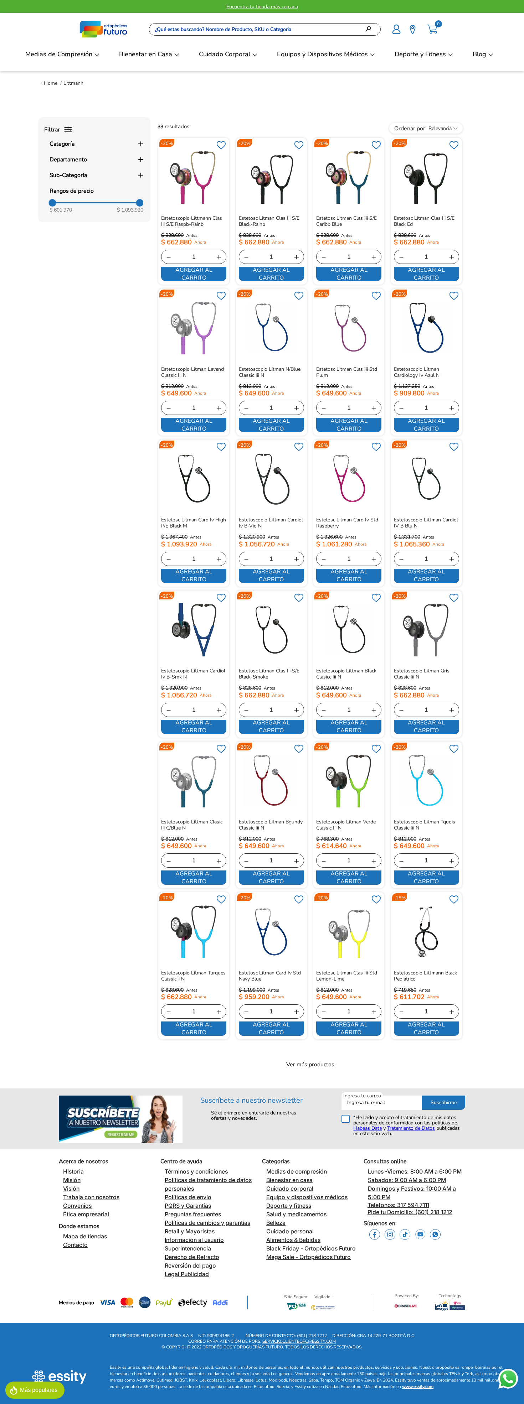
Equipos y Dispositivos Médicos (322, 54)
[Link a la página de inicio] (49, 83)
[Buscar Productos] (370, 29)
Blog (479, 54)
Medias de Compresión (58, 54)
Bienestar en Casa (145, 54)
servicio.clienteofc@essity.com (299, 1341)
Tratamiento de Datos (411, 1128)
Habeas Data (367, 1128)
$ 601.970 (61, 210)
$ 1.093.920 (130, 210)
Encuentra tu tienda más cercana (262, 6)
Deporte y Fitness (420, 54)
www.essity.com (417, 1386)
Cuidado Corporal (224, 54)
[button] (396, 28)
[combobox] (265, 29)
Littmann (73, 83)
